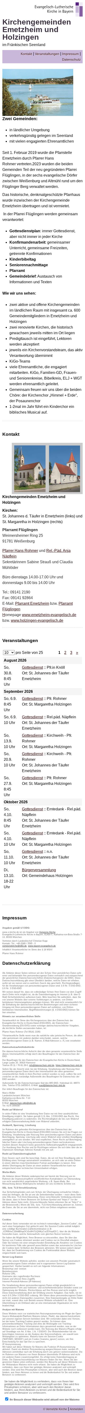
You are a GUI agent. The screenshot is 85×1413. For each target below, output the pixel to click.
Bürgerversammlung (39, 870)
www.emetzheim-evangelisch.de (49, 615)
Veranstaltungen (47, 54)
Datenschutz (71, 59)
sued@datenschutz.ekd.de (52, 1085)
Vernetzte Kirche (47, 932)
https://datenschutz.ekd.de (69, 1065)
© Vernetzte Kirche (55, 1409)
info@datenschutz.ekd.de (41, 1065)
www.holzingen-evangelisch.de (37, 620)
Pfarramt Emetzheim (32, 603)
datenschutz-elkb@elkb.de (23, 1103)
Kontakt (26, 54)
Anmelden (76, 1409)
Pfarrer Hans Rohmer (20, 551)
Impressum (70, 54)
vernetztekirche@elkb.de (14, 946)
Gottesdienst (32, 667)
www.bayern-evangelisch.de (42, 946)
